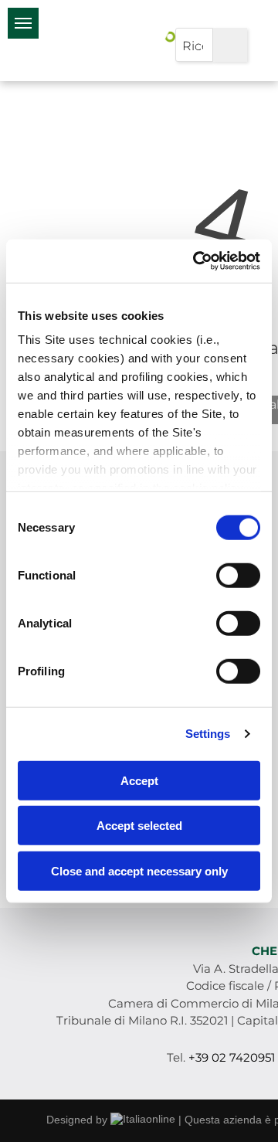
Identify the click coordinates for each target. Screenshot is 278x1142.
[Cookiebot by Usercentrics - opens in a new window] (196, 261)
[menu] (23, 23)
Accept (139, 780)
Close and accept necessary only (139, 870)
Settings (208, 733)
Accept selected (139, 825)
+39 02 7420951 (231, 1057)
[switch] (238, 575)
